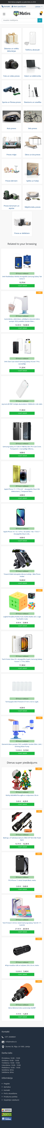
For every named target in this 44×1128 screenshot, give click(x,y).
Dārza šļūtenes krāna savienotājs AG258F (22, 1008)
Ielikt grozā (22, 286)
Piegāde (7, 1084)
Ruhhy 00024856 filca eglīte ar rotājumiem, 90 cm (22, 795)
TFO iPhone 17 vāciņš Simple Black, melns (22, 880)
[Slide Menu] (4, 14)
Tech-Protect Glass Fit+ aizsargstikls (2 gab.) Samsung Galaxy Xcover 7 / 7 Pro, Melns (22, 660)
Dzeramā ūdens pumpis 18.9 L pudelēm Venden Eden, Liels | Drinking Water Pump (22, 745)
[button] (38, 7)
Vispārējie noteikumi (11, 1100)
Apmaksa (7, 1087)
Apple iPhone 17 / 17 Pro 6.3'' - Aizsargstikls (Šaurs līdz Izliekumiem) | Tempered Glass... (22, 490)
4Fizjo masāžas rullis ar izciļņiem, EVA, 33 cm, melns (22, 965)
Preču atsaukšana (10, 1093)
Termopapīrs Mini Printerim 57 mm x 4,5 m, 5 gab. (22, 702)
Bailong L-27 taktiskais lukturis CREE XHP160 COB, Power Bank (22, 839)
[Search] (39, 20)
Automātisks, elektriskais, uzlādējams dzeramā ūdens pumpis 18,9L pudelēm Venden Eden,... (22, 320)
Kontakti (7, 6)
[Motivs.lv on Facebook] (7, 1119)
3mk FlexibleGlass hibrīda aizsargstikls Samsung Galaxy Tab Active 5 (22, 277)
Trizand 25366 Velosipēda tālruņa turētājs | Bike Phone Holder (22, 575)
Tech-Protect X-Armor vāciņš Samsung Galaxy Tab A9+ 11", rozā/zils (22, 924)
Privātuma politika (10, 1097)
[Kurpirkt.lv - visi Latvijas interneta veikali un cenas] (7, 1115)
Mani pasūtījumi (20, 6)
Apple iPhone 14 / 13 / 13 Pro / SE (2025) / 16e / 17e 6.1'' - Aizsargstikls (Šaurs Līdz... (22, 533)
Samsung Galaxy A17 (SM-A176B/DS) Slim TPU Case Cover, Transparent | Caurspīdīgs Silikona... (22, 448)
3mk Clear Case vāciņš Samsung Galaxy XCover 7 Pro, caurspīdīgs (22, 363)
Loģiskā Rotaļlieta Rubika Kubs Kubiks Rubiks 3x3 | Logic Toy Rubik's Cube (22, 618)
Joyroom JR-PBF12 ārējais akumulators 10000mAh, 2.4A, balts (22, 404)
